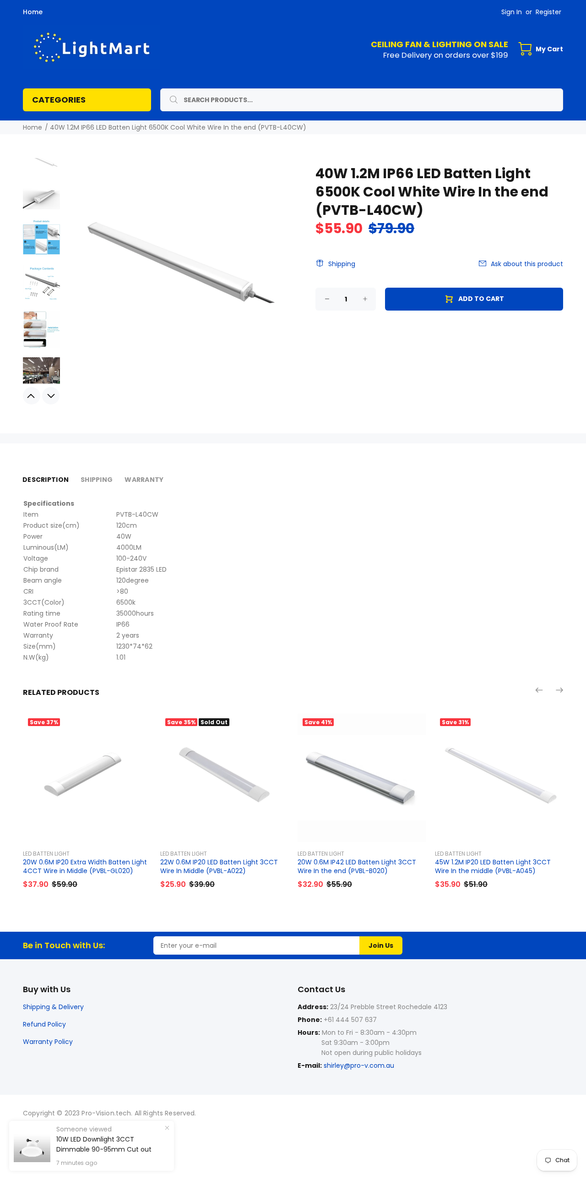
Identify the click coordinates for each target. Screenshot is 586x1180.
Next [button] (51, 395)
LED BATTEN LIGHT (46, 854)
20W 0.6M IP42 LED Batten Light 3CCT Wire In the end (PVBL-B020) (357, 866)
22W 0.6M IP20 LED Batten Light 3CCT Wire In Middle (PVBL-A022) (219, 866)
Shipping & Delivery (53, 1006)
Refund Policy (44, 1024)
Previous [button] (31, 395)
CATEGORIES (59, 99)
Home (33, 11)
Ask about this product (527, 263)
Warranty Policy (48, 1041)
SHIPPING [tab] (97, 479)
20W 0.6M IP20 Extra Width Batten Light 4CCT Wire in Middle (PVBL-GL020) (85, 866)
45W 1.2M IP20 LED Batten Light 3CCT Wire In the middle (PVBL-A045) (493, 866)
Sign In (511, 11)
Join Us (381, 945)
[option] (41, 165)
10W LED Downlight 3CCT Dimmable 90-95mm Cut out (104, 1144)
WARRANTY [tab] (144, 479)
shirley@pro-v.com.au (359, 1065)
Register (548, 11)
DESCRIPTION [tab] (45, 479)
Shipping (341, 263)
